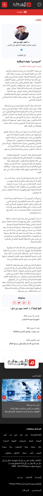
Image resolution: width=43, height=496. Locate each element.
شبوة (31, 440)
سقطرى (8, 452)
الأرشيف (29, 477)
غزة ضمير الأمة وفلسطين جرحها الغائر (24, 343)
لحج (15, 434)
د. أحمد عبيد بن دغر (21, 308)
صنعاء (33, 446)
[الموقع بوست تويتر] (37, 471)
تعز (21, 434)
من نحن (20, 477)
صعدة (4, 446)
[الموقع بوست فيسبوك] (40, 471)
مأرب (31, 452)
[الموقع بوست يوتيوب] (35, 471)
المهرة (14, 440)
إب (10, 434)
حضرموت (22, 440)
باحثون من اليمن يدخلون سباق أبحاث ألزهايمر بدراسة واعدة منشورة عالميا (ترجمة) (22, 410)
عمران (24, 452)
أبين (5, 434)
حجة (10, 446)
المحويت (18, 446)
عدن (26, 434)
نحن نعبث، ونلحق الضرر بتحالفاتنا (26, 331)
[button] (39, 397)
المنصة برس (36, 490)
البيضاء (38, 440)
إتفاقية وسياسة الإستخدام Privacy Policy (25, 483)
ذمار (39, 446)
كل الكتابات (21, 55)
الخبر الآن (25, 490)
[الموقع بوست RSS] (30, 471)
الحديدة (6, 440)
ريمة (26, 446)
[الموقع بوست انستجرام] (33, 471)
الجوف (38, 452)
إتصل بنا (38, 477)
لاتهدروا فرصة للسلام (30, 319)
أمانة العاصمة (36, 434)
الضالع (16, 452)
